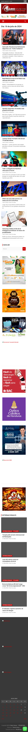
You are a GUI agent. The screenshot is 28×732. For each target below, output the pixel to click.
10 (10, 707)
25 (14, 713)
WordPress (19, 729)
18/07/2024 (5, 50)
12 (17, 707)
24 (10, 713)
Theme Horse (15, 727)
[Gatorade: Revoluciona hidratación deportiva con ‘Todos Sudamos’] (14, 37)
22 (3, 713)
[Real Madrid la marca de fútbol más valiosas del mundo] (14, 69)
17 (10, 710)
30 (6, 716)
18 (14, 710)
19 (17, 710)
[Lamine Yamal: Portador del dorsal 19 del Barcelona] (14, 129)
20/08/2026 (5, 612)
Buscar (24, 249)
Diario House (13, 725)
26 (17, 713)
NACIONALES (6, 164)
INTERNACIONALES (9, 515)
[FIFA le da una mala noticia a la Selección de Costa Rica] (14, 189)
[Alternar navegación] (3, 21)
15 (3, 710)
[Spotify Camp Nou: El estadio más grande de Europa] (14, 99)
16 (6, 710)
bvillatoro (11, 82)
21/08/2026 (5, 538)
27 (21, 713)
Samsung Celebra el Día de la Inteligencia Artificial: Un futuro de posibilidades (13, 230)
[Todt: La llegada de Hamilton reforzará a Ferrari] (14, 159)
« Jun (2, 718)
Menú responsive (25, 1)
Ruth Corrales (12, 50)
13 (21, 707)
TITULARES (5, 74)
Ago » (25, 718)
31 (10, 716)
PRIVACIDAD (22, 725)
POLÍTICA (11, 74)
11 (14, 707)
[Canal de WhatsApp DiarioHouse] (25, 729)
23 (6, 713)
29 (3, 716)
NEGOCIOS (5, 43)
